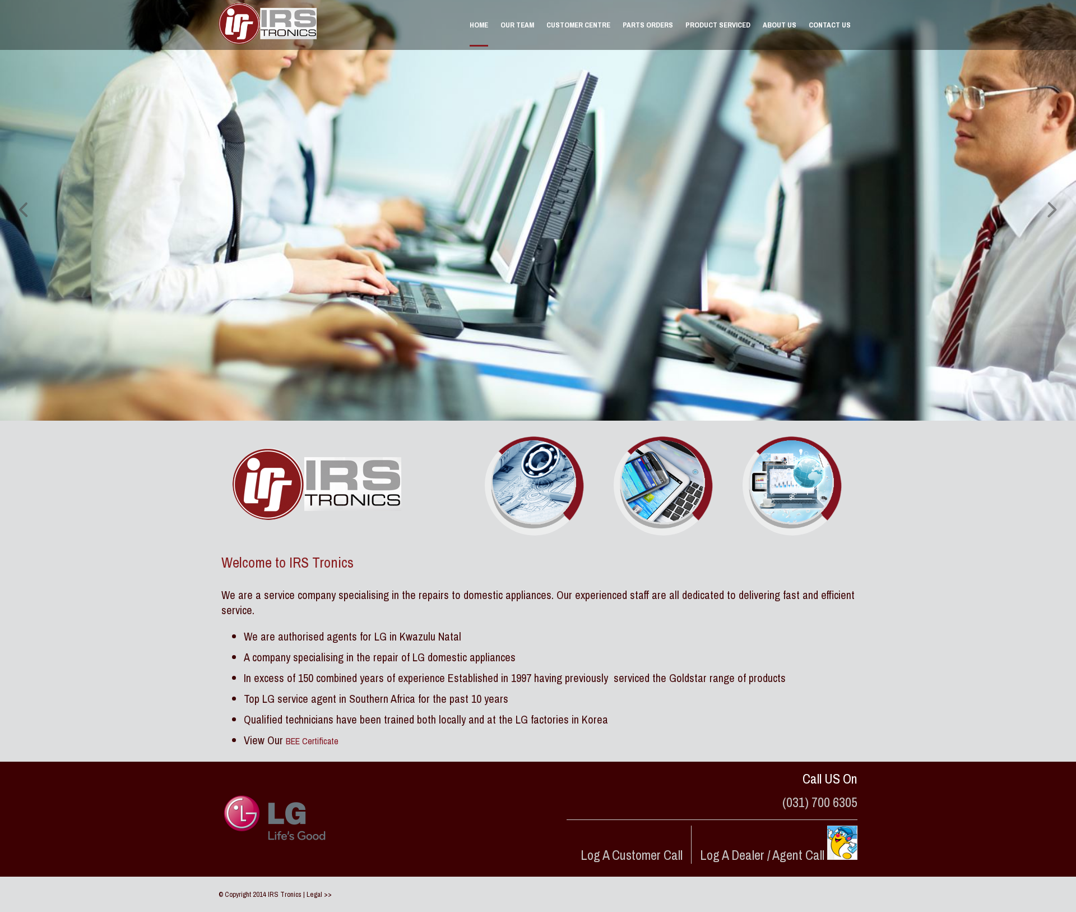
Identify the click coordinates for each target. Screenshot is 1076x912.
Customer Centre (578, 25)
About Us (779, 25)
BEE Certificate (312, 741)
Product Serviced (717, 25)
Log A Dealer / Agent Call (763, 855)
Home (479, 25)
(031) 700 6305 (819, 802)
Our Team (517, 25)
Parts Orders (648, 25)
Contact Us (830, 25)
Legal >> (319, 894)
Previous (25, 210)
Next (1051, 210)
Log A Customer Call (632, 855)
